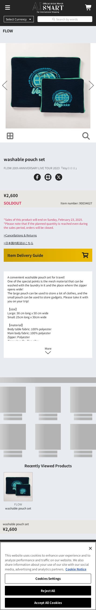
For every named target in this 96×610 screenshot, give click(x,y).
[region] (48, 576)
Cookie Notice (75, 569)
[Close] (90, 548)
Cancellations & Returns (21, 235)
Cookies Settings (48, 578)
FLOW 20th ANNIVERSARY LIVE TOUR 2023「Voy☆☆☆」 (41, 168)
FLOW (8, 31)
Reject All (48, 590)
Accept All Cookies (48, 602)
